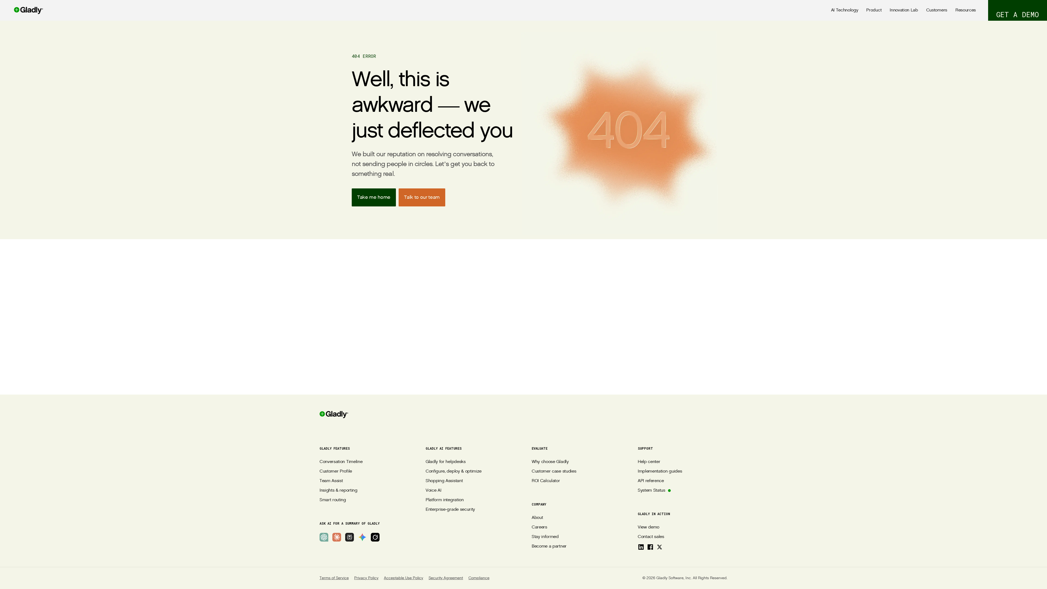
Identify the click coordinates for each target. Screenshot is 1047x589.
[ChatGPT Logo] (324, 537)
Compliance (478, 578)
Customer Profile (336, 471)
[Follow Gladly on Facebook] (650, 547)
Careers (539, 527)
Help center (649, 462)
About (537, 518)
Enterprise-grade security (450, 509)
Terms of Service (334, 578)
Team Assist (331, 481)
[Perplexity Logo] (349, 537)
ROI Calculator (546, 481)
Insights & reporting (338, 490)
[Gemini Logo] (362, 537)
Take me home (373, 197)
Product (873, 10)
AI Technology (844, 10)
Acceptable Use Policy (403, 578)
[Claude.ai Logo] (336, 537)
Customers (936, 10)
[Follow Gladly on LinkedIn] (641, 547)
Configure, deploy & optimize (454, 471)
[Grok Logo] (375, 537)
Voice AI (433, 490)
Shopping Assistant (444, 481)
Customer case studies (554, 471)
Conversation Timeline (341, 462)
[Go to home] (21, 10)
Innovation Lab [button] (904, 10)
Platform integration (445, 500)
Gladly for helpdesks (446, 462)
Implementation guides (660, 471)
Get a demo (1017, 14)
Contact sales (651, 537)
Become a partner (549, 546)
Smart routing (333, 500)
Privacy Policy (366, 578)
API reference (651, 481)
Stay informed (545, 537)
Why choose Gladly (550, 462)
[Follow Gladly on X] (659, 547)
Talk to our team (422, 197)
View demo (648, 527)
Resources (965, 10)
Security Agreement (446, 578)
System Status (651, 490)
